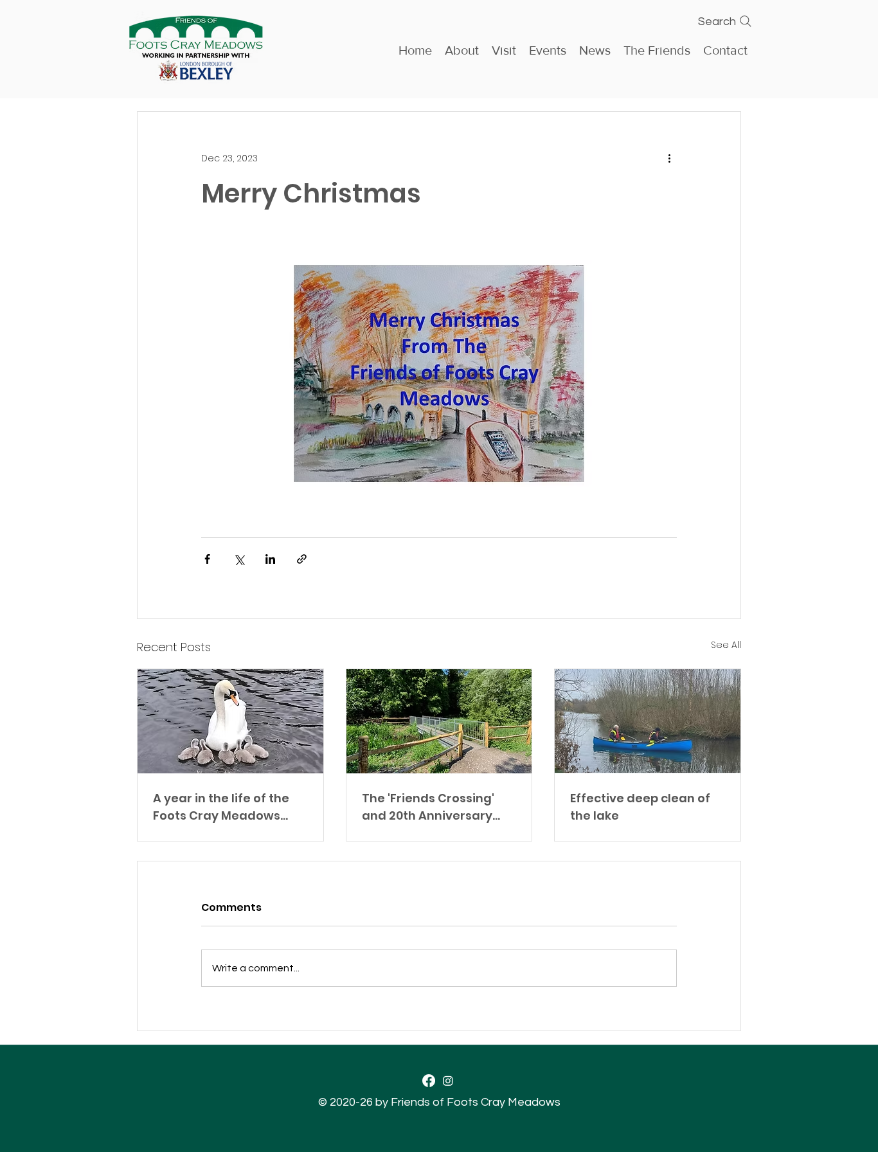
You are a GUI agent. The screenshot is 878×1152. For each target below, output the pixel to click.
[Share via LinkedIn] (270, 559)
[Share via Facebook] (207, 559)
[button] (548, 49)
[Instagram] (448, 1080)
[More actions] (669, 158)
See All (726, 644)
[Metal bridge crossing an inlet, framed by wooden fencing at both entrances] (439, 721)
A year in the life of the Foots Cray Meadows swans (221, 807)
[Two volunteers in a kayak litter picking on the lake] (647, 721)
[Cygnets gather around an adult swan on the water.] (230, 721)
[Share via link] (302, 559)
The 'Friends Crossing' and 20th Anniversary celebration (428, 807)
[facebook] (428, 1080)
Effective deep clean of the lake (640, 807)
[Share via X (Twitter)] (239, 559)
